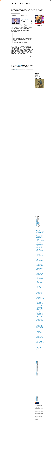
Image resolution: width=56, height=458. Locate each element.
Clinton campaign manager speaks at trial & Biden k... (39, 273)
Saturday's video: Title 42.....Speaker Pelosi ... (39, 269)
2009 (36, 365)
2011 (36, 363)
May (37, 229)
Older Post (31, 73)
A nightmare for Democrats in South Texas (39, 249)
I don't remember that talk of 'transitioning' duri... (39, 254)
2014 (36, 360)
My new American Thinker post (25, 19)
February (37, 350)
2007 (36, 367)
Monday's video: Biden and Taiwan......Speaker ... (39, 262)
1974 (36, 396)
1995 (36, 377)
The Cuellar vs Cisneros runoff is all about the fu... (40, 286)
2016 (36, 358)
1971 (36, 399)
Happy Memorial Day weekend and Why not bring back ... (40, 241)
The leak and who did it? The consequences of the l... (39, 336)
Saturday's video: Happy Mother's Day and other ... (39, 325)
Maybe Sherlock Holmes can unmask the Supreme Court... (39, 266)
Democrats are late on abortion (40, 308)
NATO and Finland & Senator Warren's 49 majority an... (39, 305)
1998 (36, 374)
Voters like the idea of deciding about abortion (40, 298)
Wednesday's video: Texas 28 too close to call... (39, 252)
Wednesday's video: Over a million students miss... (39, 284)
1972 (36, 398)
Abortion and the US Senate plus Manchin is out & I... (39, 309)
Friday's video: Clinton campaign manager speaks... (39, 275)
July (36, 227)
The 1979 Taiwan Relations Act (18, 49)
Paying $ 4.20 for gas (38, 317)
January (37, 351)
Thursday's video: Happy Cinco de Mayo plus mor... (40, 334)
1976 (36, 394)
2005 (36, 369)
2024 (36, 219)
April (37, 348)
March (37, 349)
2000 (36, 373)
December (37, 222)
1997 (36, 375)
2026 (36, 217)
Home (22, 73)
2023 (36, 220)
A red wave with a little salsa (39, 290)
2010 (36, 364)
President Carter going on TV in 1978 (20, 47)
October (37, 224)
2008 (36, 366)
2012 (36, 362)
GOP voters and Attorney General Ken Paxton (39, 264)
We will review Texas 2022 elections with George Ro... (39, 297)
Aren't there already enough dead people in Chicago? (39, 313)
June (37, 228)
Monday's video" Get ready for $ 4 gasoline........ (39, 320)
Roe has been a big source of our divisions (39, 331)
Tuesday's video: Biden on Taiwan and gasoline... (39, 257)
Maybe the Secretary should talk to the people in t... (39, 271)
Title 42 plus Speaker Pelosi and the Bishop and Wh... (39, 268)
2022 (36, 221)
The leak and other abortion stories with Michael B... (39, 327)
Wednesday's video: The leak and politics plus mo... (39, 337)
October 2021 (23, 56)
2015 (36, 359)
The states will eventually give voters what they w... (39, 295)
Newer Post (13, 73)
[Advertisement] (38, 58)
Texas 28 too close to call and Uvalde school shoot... (39, 251)
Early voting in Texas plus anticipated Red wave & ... (39, 287)
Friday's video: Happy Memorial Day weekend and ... (40, 243)
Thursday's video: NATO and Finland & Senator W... (39, 307)
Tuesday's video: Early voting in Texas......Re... (39, 289)
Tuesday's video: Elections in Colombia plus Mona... (39, 232)
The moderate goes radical (39, 244)
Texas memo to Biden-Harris (39, 326)
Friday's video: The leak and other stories (39, 329)
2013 (36, 361)
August (37, 226)
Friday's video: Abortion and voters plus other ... (39, 302)
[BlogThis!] (26, 69)
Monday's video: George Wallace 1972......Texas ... (39, 293)
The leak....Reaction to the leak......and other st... (39, 341)
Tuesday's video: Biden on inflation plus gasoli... (39, 316)
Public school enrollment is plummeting (39, 282)
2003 (36, 371)
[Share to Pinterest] (28, 69)
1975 (36, 395)
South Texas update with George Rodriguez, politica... (40, 246)
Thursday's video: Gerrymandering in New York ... (39, 281)
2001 (36, 372)
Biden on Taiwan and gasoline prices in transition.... (40, 256)
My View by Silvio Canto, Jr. (21, 4)
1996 (36, 376)
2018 (36, 356)
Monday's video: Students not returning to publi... (39, 347)
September (37, 225)
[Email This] (25, 69)
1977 (36, 393)
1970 (36, 400)
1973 (36, 397)
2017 (36, 357)
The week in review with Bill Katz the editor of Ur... (39, 236)
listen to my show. (19, 65)
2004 (36, 370)
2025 (36, 218)
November (37, 223)
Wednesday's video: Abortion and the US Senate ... (39, 311)
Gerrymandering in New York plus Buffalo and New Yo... (39, 278)
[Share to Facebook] (27, 69)
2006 (36, 368)
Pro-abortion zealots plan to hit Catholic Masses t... (40, 323)
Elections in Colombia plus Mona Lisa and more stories (40, 231)
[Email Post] (23, 69)
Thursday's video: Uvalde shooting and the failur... (39, 247)
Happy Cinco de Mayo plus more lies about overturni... (39, 332)
